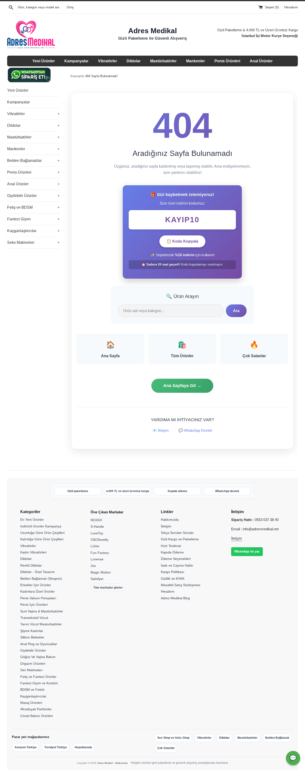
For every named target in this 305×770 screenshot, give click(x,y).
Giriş (70, 7)
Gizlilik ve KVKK (172, 578)
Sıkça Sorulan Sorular (177, 533)
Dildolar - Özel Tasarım (37, 572)
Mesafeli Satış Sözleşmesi (180, 585)
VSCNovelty (99, 540)
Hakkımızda (170, 519)
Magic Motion (101, 572)
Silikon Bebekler (32, 637)
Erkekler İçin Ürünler (35, 585)
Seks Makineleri (33, 242)
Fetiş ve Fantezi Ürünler (38, 677)
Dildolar (134, 61)
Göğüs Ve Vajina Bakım (38, 657)
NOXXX (96, 520)
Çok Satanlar (166, 748)
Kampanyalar (76, 61)
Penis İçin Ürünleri (34, 604)
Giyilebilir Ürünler (33, 196)
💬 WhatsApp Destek (195, 430)
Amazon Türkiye (26, 747)
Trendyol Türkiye (55, 747)
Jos (93, 566)
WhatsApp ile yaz (247, 551)
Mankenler (195, 61)
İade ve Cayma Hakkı (177, 565)
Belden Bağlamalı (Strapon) (41, 578)
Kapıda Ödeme (172, 552)
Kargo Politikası (172, 572)
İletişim (166, 526)
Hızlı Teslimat (171, 546)
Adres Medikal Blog (175, 598)
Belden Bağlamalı (277, 737)
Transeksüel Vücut (34, 618)
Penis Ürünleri (227, 61)
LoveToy (97, 533)
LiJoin (95, 546)
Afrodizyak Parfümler (36, 709)
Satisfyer (97, 579)
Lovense (97, 559)
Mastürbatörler (163, 61)
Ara (236, 311)
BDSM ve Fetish (32, 689)
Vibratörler (107, 61)
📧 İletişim (160, 430)
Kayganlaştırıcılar (33, 231)
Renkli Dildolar (31, 565)
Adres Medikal (105, 763)
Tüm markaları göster (108, 587)
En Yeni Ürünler (32, 519)
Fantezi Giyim (33, 219)
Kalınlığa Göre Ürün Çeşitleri (41, 539)
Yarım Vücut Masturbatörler (41, 624)
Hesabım (291, 7)
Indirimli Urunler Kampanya (40, 526)
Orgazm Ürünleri (32, 663)
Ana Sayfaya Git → (182, 385)
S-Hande (97, 526)
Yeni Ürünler (43, 61)
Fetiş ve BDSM (33, 207)
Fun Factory (100, 553)
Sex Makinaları (31, 670)
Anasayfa (76, 76)
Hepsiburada (83, 747)
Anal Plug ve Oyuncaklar (38, 644)
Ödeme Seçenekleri (176, 559)
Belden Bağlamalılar (33, 161)
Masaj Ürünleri (31, 703)
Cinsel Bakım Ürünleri (36, 716)
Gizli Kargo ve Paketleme (180, 539)
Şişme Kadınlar (31, 631)
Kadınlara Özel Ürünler (37, 591)
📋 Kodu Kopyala (182, 241)
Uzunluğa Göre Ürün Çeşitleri (42, 533)
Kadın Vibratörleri (33, 552)
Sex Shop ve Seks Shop (173, 737)
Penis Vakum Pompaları (38, 598)
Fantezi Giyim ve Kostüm (39, 683)
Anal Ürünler (261, 61)
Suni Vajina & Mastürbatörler (41, 611)
